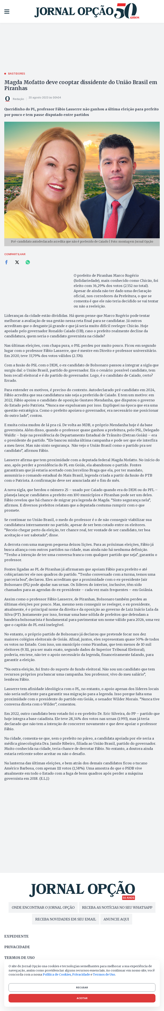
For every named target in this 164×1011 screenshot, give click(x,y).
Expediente (16, 936)
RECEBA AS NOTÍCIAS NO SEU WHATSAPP (117, 907)
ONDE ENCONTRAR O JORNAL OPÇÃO (43, 907)
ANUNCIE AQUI (116, 919)
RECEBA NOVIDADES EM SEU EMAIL (65, 919)
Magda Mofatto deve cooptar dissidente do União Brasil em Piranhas (80, 85)
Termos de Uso (104, 974)
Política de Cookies (57, 974)
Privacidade (17, 947)
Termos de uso (19, 957)
